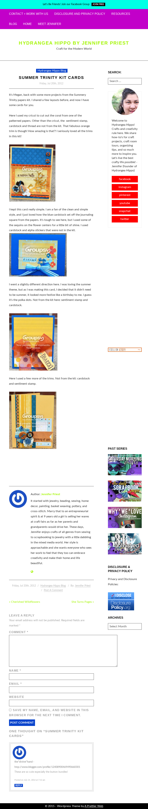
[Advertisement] (125, 287)
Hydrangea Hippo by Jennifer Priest (74, 43)
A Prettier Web (93, 806)
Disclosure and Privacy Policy (79, 13)
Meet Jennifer (49, 23)
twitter (124, 219)
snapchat (124, 211)
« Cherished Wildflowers (24, 601)
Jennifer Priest (50, 494)
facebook (125, 179)
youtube (124, 203)
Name (15, 670)
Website (16, 696)
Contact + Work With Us (28, 13)
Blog (13, 23)
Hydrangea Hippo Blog (52, 70)
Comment (18, 632)
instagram (125, 187)
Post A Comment (53, 590)
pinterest (124, 195)
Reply (18, 785)
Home (27, 23)
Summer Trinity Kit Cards (51, 77)
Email (15, 683)
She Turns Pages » (82, 601)
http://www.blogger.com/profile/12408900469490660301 (47, 767)
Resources (120, 13)
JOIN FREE (98, 4)
